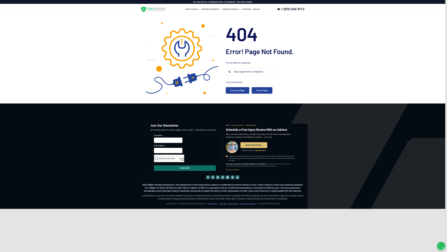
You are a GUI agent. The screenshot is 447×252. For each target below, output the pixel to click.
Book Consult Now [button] (254, 145)
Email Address (159, 146)
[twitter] (213, 177)
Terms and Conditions (248, 203)
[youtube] (227, 177)
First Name (158, 135)
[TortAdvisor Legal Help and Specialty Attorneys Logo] (153, 7)
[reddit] (237, 177)
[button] (441, 245)
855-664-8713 (260, 150)
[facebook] (208, 177)
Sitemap (223, 203)
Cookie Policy (233, 203)
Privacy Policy (213, 203)
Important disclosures (232, 170)
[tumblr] (232, 177)
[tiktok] (223, 177)
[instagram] (218, 177)
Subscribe (185, 168)
